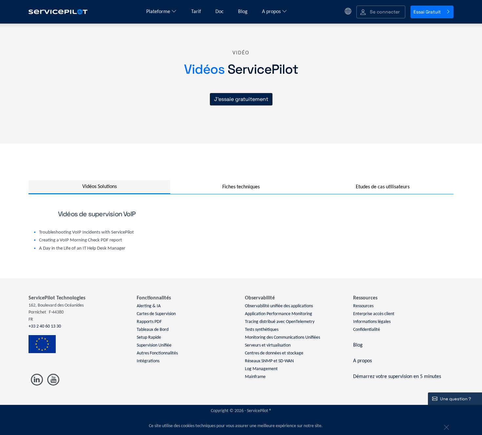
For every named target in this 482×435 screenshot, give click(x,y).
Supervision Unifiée (154, 345)
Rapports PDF (149, 321)
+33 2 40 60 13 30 (45, 326)
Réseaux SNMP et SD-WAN (269, 361)
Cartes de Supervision (156, 314)
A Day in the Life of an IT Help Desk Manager (82, 248)
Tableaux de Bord (153, 329)
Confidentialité (366, 329)
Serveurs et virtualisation (268, 345)
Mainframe (255, 376)
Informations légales (372, 321)
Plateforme (158, 11)
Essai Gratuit (427, 12)
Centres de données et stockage (274, 353)
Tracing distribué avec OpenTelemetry (279, 321)
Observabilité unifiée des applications (279, 306)
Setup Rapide (149, 337)
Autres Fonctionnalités (157, 353)
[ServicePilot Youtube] (53, 379)
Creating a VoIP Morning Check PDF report (80, 240)
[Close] (445, 426)
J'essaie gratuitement (241, 99)
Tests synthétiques (261, 329)
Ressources (363, 306)
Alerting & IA (149, 306)
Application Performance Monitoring (278, 314)
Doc (220, 11)
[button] (380, 12)
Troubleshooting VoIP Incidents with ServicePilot (86, 232)
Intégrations (148, 361)
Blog (243, 11)
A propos (272, 11)
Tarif (196, 11)
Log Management (261, 369)
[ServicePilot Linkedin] (37, 379)
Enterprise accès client (373, 314)
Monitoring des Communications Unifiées (282, 337)
